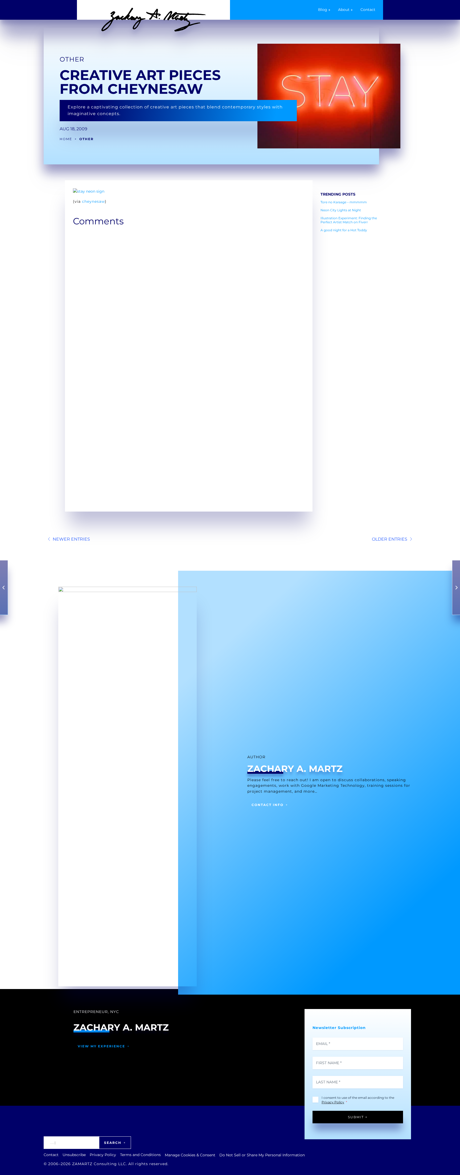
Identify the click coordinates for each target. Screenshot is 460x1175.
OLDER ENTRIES (389, 539)
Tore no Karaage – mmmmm (344, 202)
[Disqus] (189, 296)
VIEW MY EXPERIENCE (101, 1046)
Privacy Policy (333, 1102)
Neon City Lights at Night (341, 210)
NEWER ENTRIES (71, 539)
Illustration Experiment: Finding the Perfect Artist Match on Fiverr (349, 220)
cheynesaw (93, 201)
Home (66, 139)
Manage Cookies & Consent (190, 1155)
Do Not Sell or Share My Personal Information (262, 1155)
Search (112, 1143)
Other (72, 59)
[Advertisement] (354, 316)
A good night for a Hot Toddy (344, 230)
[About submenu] (352, 10)
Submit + (358, 1117)
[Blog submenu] (329, 10)
